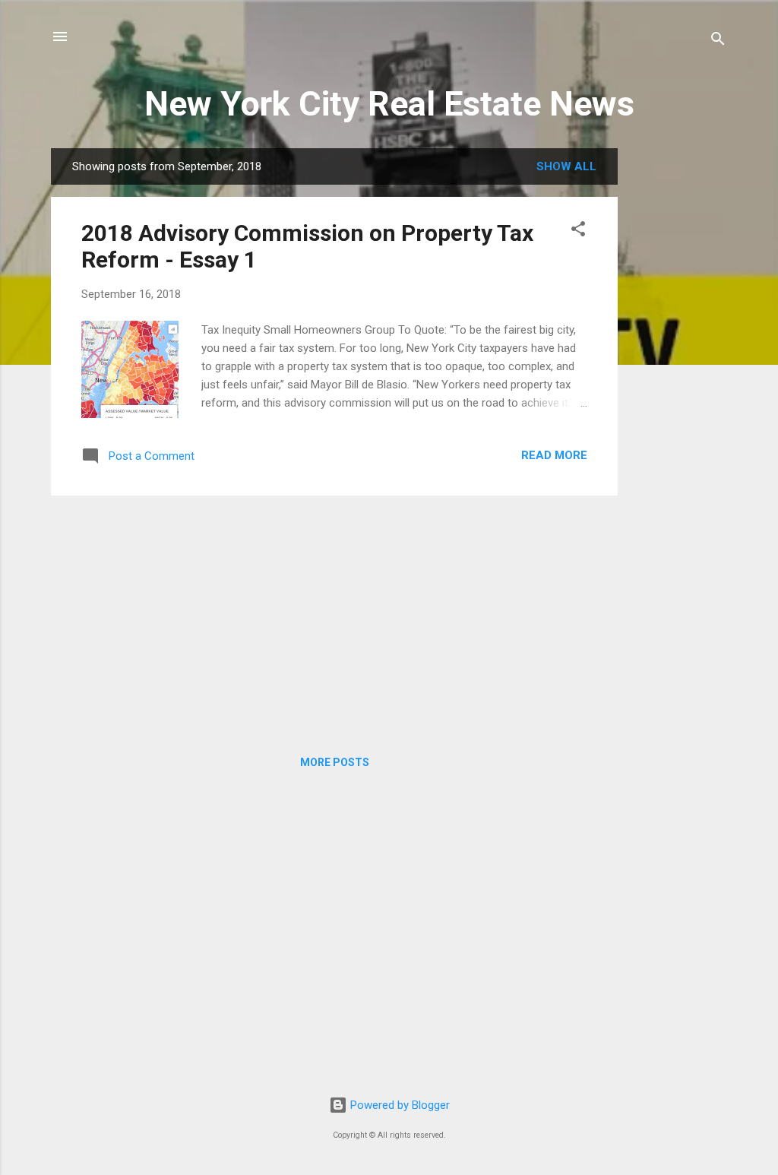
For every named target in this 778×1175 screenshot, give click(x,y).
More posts (334, 762)
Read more (554, 455)
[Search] (718, 41)
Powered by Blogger (398, 1105)
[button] (578, 231)
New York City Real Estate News (389, 104)
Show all (566, 166)
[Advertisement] (678, 376)
